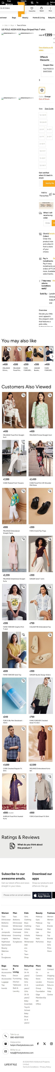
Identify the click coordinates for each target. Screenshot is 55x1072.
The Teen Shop (26, 954)
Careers (39, 976)
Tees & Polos (21, 25)
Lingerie (5, 938)
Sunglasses (17, 942)
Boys (12, 25)
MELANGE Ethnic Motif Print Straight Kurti (6, 369)
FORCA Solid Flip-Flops (38, 531)
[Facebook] (38, 1044)
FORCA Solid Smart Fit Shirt (39, 816)
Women (50, 916)
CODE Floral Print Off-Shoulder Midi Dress (40, 484)
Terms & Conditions (30, 1067)
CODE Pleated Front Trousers (13, 483)
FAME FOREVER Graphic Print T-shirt (13, 628)
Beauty (4, 948)
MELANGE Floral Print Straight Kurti (13, 436)
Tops (3, 916)
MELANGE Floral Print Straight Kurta (17, 369)
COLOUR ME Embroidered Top (40, 627)
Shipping (50, 976)
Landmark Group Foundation (40, 988)
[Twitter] (45, 1044)
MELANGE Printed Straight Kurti (41, 435)
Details (47, 205)
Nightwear (6, 942)
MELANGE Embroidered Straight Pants (11, 532)
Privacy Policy (45, 1067)
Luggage (5, 982)
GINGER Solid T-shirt (37, 579)
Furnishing (17, 979)
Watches (16, 938)
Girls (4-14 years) (26, 994)
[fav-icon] (32, 8)
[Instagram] (51, 1044)
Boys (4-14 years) (26, 972)
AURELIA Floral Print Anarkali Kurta (13, 818)
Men (49, 929)
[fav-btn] (9, 349)
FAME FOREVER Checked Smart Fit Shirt (39, 722)
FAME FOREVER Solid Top (12, 675)
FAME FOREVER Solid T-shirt (27, 369)
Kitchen (16, 982)
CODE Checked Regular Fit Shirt (12, 770)
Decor (15, 975)
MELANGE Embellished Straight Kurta (14, 580)
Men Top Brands (50, 935)
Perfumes (40, 942)
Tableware (17, 985)
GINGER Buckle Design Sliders (37, 369)
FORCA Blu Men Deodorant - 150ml (13, 722)
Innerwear (17, 932)
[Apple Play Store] (42, 895)
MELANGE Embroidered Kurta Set (40, 770)
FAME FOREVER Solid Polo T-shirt (48, 369)
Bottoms (5, 923)
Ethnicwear (6, 920)
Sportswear (6, 945)
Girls (49, 945)
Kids (6, 25)
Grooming (17, 935)
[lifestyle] (11, 1064)
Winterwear (6, 935)
